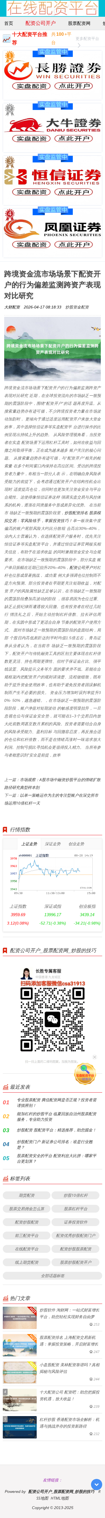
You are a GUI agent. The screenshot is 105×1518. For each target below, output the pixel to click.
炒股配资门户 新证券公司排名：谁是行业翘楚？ (54, 1144)
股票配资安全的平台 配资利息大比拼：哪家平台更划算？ (56, 1158)
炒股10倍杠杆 (76, 1195)
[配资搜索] (95, 8)
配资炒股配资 (26, 1222)
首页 (8, 23)
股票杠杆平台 (75, 1208)
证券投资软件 (75, 1222)
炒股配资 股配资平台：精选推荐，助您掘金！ (56, 1129)
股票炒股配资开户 (75, 1262)
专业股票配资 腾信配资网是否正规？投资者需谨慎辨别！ (56, 1102)
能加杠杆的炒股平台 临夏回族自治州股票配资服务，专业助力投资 (56, 1116)
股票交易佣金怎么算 (26, 1208)
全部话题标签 (52, 1275)
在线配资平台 (26, 1248)
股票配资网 (79, 23)
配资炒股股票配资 (75, 1248)
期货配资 (26, 1195)
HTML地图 (60, 1498)
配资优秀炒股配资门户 (75, 1235)
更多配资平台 (87, 38)
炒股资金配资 (77, 307)
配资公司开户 (40, 23)
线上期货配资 (26, 1262)
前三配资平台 (26, 1235)
